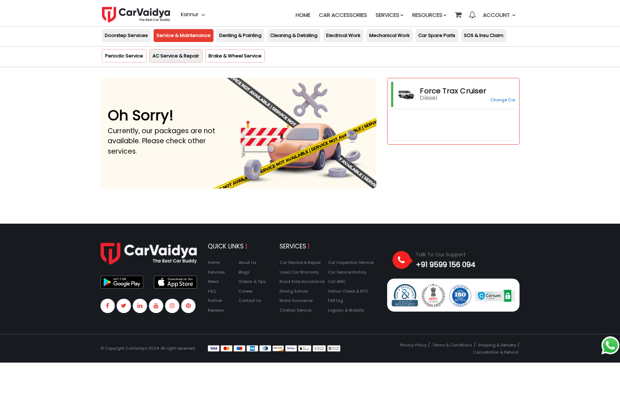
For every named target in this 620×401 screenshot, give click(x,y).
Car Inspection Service (351, 262)
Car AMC (337, 281)
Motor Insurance (296, 300)
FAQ (212, 291)
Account (497, 15)
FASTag (335, 300)
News (213, 281)
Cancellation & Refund (495, 352)
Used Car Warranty (299, 272)
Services (387, 15)
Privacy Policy (413, 345)
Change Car (503, 100)
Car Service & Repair (300, 262)
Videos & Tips (252, 281)
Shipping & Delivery (497, 345)
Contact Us (250, 300)
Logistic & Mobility (346, 310)
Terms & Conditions (452, 345)
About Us (248, 262)
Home (303, 15)
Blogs (244, 272)
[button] (458, 11)
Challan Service (295, 310)
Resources (427, 15)
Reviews (216, 310)
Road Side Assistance (302, 281)
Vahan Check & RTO (348, 291)
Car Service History (347, 272)
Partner (215, 300)
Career (246, 291)
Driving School (294, 291)
